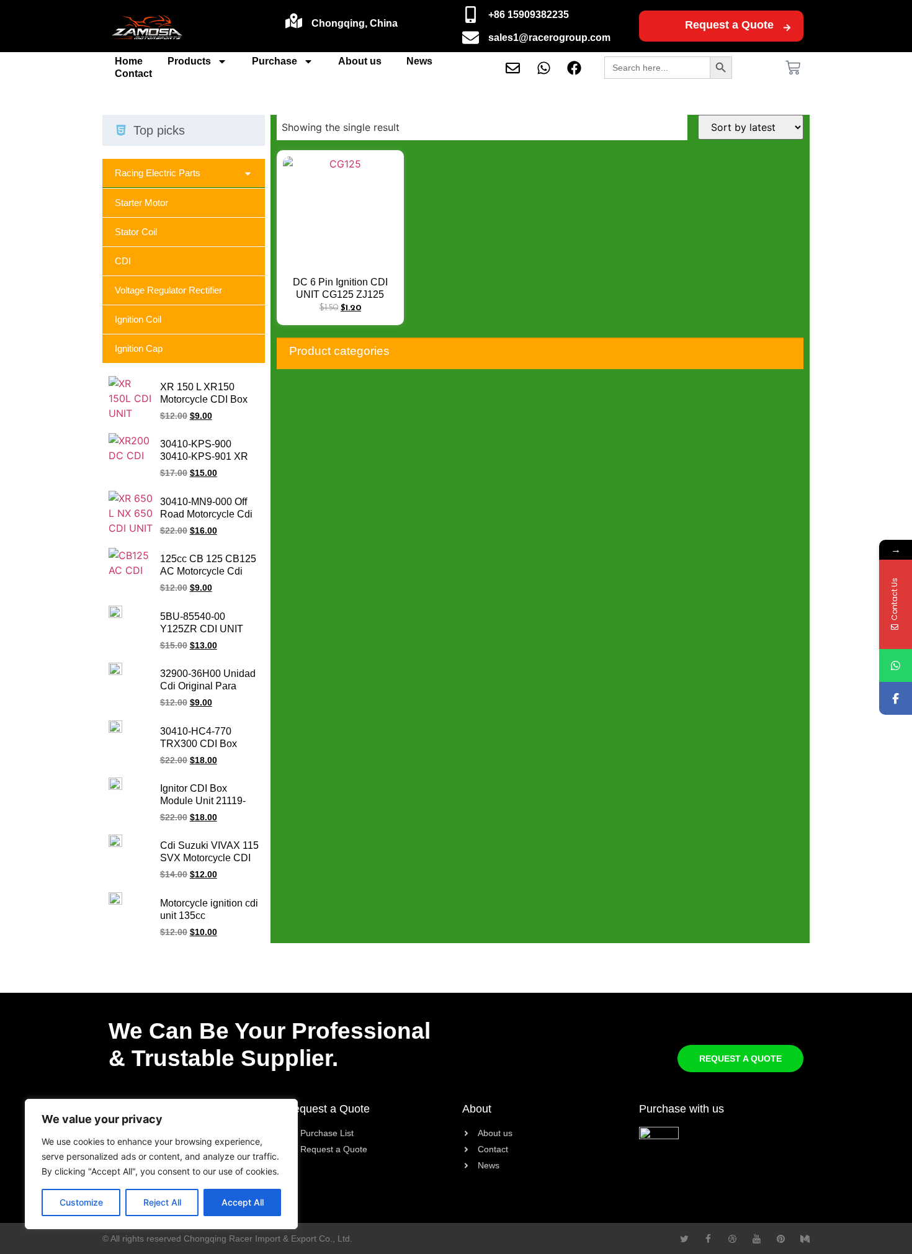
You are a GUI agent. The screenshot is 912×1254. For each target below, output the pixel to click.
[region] (161, 1164)
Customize (81, 1202)
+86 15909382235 (528, 14)
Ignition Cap (139, 348)
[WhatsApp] (895, 665)
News (419, 61)
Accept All (242, 1202)
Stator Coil (136, 231)
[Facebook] (895, 698)
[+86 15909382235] (470, 14)
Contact (133, 73)
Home (129, 61)
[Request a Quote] (787, 28)
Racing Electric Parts (157, 173)
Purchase (274, 61)
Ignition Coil (138, 319)
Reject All (162, 1202)
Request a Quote (729, 25)
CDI (123, 261)
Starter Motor (141, 202)
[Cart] (793, 68)
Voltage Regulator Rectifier (168, 290)
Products (189, 61)
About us (360, 61)
